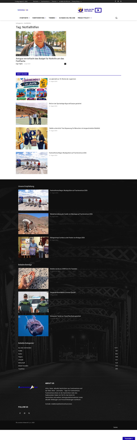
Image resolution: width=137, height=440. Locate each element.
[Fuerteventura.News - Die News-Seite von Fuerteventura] (22, 10)
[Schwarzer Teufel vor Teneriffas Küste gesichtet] (33, 325)
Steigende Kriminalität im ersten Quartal (62, 292)
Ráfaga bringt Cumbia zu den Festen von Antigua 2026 (67, 237)
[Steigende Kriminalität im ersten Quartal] (33, 302)
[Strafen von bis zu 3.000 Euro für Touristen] (33, 278)
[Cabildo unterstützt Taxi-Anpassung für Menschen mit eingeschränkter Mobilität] (31, 138)
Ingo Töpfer (19, 63)
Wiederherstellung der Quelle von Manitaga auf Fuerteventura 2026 (71, 214)
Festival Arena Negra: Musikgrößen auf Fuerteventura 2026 (67, 153)
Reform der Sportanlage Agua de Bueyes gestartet (65, 103)
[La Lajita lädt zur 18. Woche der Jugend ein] (31, 89)
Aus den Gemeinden (21, 55)
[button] (116, 17)
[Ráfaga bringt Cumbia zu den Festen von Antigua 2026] (33, 247)
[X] (121, 1)
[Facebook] (115, 1)
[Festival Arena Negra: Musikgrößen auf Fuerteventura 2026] (31, 163)
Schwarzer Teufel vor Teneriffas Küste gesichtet (65, 316)
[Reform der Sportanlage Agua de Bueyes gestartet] (31, 114)
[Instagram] (118, 1)
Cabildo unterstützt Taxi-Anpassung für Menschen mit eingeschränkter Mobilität (74, 128)
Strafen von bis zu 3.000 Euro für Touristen (63, 269)
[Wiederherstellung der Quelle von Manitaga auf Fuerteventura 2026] (33, 223)
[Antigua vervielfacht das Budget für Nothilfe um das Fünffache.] (41, 43)
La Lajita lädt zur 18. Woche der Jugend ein (62, 79)
